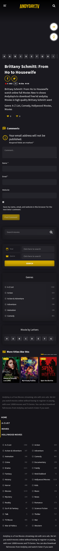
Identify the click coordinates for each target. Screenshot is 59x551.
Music (37, 491)
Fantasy (8, 473)
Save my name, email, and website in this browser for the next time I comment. (27, 208)
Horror (8, 485)
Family (37, 468)
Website (5, 190)
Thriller (37, 514)
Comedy (25, 105)
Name (5, 163)
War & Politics (11, 525)
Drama (7, 468)
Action (10, 293)
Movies (8, 109)
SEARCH (29, 263)
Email (5, 176)
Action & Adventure (15, 298)
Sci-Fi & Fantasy (11, 508)
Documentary (40, 462)
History (8, 479)
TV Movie (9, 520)
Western (38, 525)
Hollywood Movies (41, 105)
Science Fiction (41, 508)
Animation (11, 310)
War (36, 520)
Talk (6, 514)
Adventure (11, 304)
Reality (8, 502)
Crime (7, 462)
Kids (36, 485)
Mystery (8, 496)
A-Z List (16, 105)
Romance (39, 502)
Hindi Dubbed (40, 473)
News (37, 496)
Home (4, 417)
